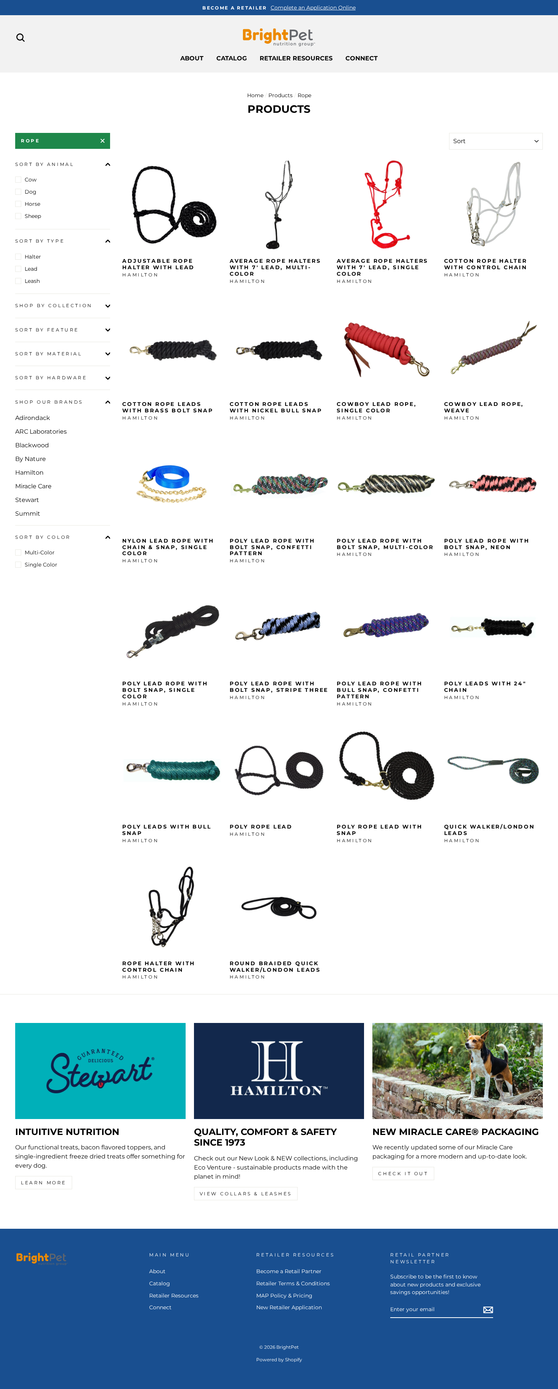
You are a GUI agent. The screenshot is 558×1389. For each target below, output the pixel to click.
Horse (32, 203)
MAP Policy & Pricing (284, 1296)
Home (255, 95)
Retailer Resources (296, 58)
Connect (361, 58)
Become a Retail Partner (289, 1271)
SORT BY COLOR (43, 537)
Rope (30, 141)
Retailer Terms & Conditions (293, 1283)
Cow (30, 179)
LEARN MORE (43, 1182)
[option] (279, 7)
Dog (30, 191)
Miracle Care (33, 486)
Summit (27, 513)
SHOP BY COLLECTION (54, 306)
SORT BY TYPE (40, 241)
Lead (31, 268)
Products (280, 95)
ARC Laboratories (41, 431)
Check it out (403, 1173)
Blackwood (32, 445)
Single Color (41, 564)
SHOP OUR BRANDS (49, 402)
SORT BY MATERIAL (48, 354)
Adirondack (32, 417)
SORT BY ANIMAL (44, 164)
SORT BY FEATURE (47, 330)
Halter (33, 256)
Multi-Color (40, 552)
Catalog (231, 58)
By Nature (30, 458)
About (191, 58)
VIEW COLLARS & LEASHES (246, 1193)
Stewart (27, 500)
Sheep (33, 216)
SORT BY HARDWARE (51, 378)
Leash (32, 281)
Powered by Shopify (279, 1359)
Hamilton (29, 472)
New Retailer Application (289, 1307)
